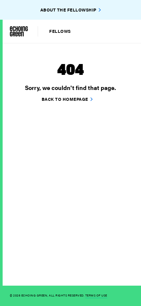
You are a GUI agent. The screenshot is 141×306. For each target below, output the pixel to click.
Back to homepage (65, 99)
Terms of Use (96, 295)
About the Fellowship (68, 10)
